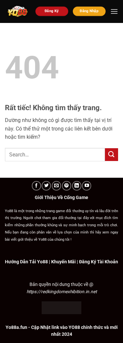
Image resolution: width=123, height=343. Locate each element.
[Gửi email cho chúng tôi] (56, 186)
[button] (114, 11)
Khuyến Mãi (63, 261)
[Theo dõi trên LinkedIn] (76, 186)
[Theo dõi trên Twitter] (46, 186)
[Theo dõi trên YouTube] (86, 186)
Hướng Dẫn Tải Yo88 (26, 261)
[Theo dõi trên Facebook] (36, 186)
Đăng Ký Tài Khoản (98, 261)
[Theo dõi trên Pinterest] (66, 186)
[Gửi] (111, 154)
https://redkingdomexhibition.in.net (62, 291)
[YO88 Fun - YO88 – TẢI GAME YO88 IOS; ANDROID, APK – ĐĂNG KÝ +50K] (18, 11)
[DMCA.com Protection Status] (61, 307)
